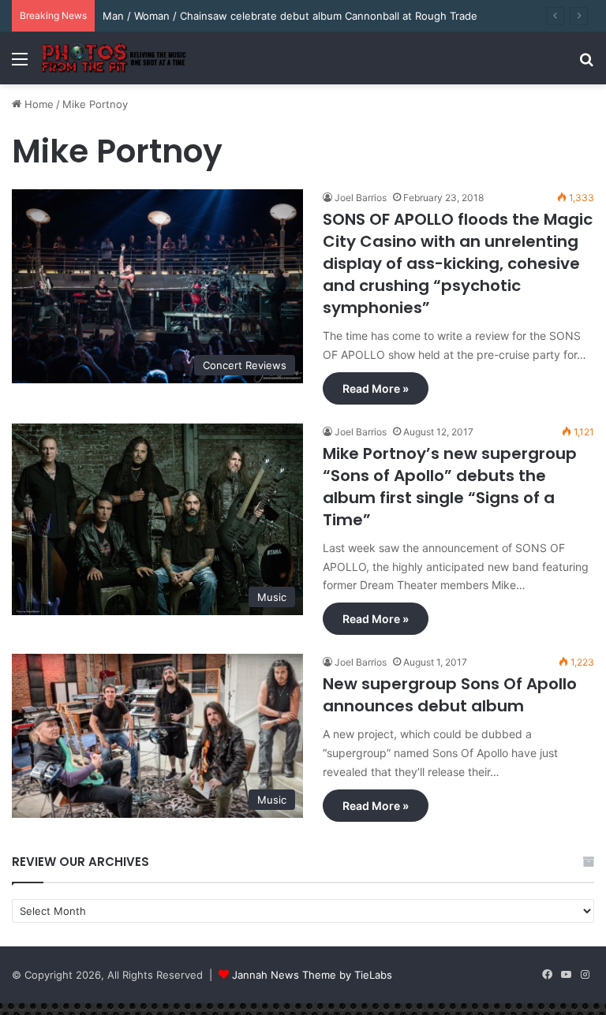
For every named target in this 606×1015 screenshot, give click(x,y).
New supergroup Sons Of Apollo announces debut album (450, 695)
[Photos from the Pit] (114, 58)
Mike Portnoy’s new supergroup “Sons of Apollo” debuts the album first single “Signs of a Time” (450, 486)
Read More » (375, 388)
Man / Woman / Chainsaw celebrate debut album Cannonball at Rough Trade (290, 15)
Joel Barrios (361, 197)
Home (37, 104)
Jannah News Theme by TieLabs (312, 974)
